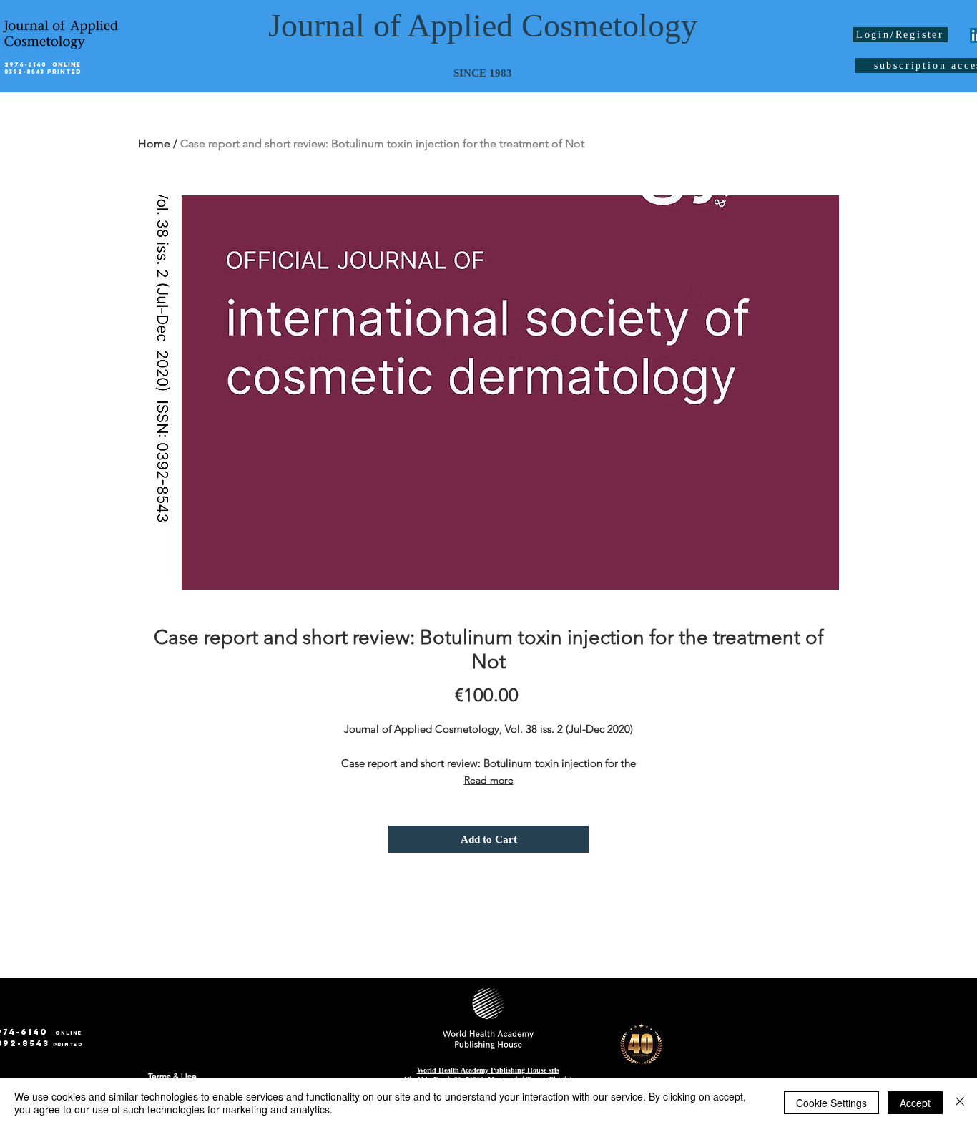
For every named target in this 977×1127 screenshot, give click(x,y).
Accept (915, 1103)
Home (154, 143)
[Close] (959, 1103)
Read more (489, 780)
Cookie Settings (831, 1103)
